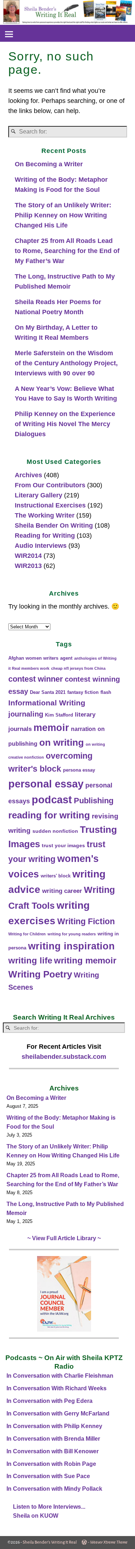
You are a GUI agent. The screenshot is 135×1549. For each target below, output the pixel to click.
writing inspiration (71, 946)
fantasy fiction (83, 692)
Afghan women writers (33, 658)
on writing (61, 742)
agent (66, 658)
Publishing (93, 800)
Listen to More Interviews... (49, 1507)
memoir (51, 727)
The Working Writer (45, 515)
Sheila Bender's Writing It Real (50, 1542)
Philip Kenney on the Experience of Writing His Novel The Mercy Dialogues (65, 424)
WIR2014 (28, 555)
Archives (28, 475)
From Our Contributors (50, 485)
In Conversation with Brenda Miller (53, 1439)
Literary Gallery (38, 495)
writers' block (56, 876)
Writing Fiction (86, 921)
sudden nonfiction (55, 831)
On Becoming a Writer (49, 164)
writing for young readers (72, 934)
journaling (25, 714)
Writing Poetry (40, 974)
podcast (52, 799)
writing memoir (85, 960)
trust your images (63, 845)
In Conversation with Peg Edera (49, 1401)
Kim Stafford (59, 715)
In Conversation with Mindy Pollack (54, 1489)
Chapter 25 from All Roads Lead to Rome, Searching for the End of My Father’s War (67, 251)
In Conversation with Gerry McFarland (57, 1413)
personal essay (46, 784)
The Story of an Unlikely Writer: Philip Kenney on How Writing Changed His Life (63, 215)
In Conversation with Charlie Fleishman (59, 1376)
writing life (30, 960)
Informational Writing (46, 703)
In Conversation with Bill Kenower (52, 1451)
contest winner (35, 678)
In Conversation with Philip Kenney (54, 1426)
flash (105, 692)
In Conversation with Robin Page (51, 1464)
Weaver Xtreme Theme (108, 1542)
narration (83, 729)
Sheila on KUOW (35, 1516)
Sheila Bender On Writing (54, 525)
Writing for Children (27, 934)
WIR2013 (28, 565)
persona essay (79, 770)
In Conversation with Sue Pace (48, 1476)
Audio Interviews (41, 545)
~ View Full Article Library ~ (64, 1238)
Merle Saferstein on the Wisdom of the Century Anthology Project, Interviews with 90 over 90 (66, 363)
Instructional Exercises (50, 505)
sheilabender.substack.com (64, 1056)
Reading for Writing (45, 535)
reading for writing (49, 815)
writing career (62, 891)
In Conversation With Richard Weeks (56, 1388)
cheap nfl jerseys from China (78, 668)
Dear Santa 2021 (48, 692)
